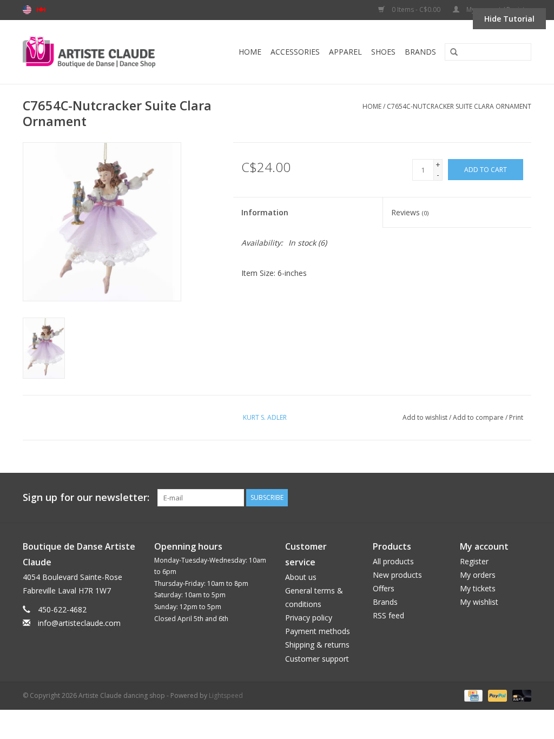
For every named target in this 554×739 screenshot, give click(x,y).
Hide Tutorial (509, 19)
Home (250, 52)
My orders (478, 575)
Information (264, 212)
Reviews (409, 212)
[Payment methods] (472, 695)
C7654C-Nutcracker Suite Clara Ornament (459, 106)
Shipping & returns (317, 644)
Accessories (295, 52)
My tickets (478, 588)
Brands (420, 52)
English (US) (27, 9)
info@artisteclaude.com (79, 623)
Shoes (383, 52)
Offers (383, 588)
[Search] (450, 52)
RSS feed (388, 615)
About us (300, 577)
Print (516, 417)
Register (474, 561)
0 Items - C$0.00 (416, 9)
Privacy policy (308, 617)
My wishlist (479, 602)
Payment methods (317, 631)
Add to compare (479, 417)
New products (397, 575)
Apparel (345, 52)
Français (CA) (41, 9)
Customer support (317, 659)
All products (393, 561)
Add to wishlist (425, 417)
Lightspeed (226, 695)
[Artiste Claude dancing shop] (101, 52)
